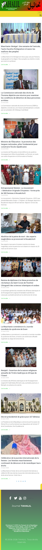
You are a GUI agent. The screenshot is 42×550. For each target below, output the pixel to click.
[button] (41, 487)
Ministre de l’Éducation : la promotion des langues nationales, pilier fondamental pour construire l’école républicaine (19, 144)
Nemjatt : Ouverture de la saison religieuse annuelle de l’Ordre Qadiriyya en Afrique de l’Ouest (19, 373)
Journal (21, 506)
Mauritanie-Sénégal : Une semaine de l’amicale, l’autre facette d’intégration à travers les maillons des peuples (20, 49)
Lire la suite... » (5, 64)
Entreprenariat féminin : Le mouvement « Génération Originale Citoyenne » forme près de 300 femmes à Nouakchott (20, 190)
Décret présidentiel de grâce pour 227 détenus (20, 417)
